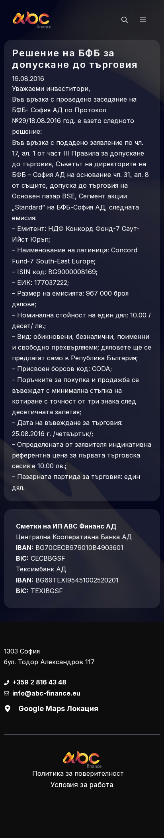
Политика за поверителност (78, 773)
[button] (124, 20)
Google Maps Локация (58, 708)
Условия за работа (82, 785)
